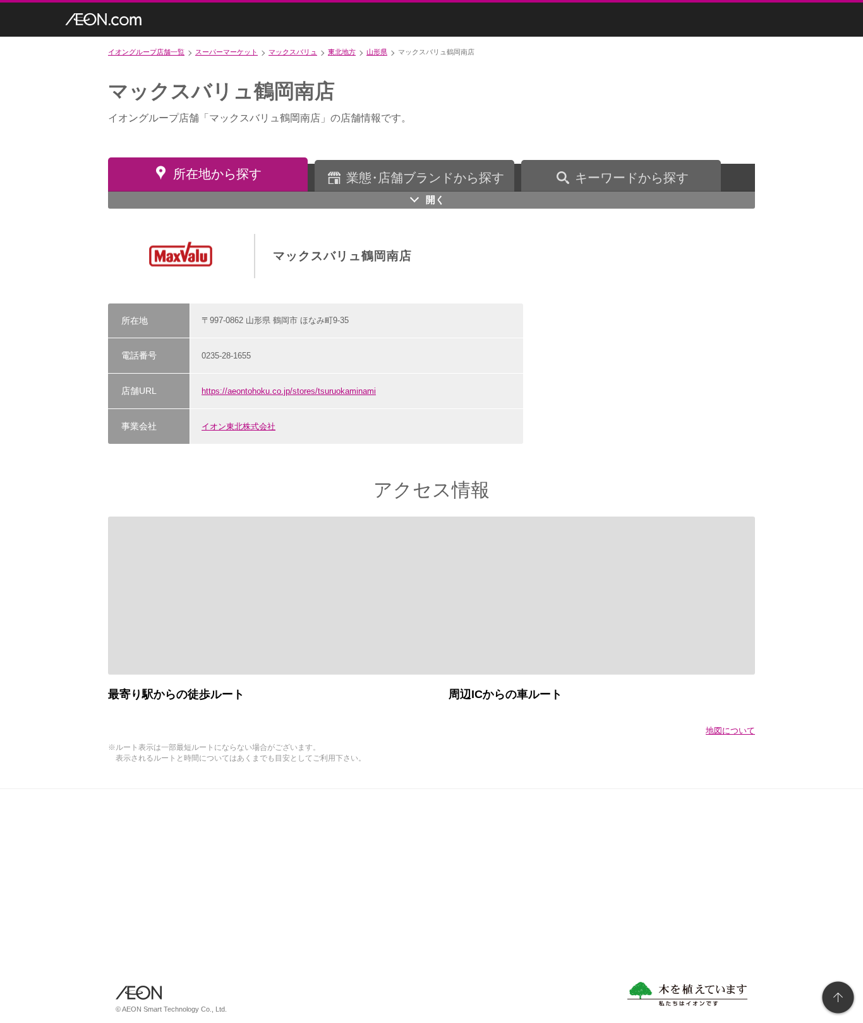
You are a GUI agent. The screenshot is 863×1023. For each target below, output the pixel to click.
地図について (730, 730)
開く (435, 199)
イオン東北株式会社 (238, 426)
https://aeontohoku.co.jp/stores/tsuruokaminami (289, 391)
